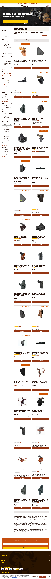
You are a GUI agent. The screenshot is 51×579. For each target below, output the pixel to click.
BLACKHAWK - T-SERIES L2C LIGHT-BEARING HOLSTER (39, 294)
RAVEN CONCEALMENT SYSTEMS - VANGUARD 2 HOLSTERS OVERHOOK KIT (40, 324)
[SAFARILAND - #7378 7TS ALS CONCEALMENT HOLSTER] (22, 168)
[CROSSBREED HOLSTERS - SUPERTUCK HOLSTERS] (40, 227)
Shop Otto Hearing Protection (15, 21)
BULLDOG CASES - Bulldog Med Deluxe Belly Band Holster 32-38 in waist (40, 353)
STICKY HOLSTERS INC (28, 528)
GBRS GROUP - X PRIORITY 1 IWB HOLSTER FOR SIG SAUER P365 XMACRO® (22, 119)
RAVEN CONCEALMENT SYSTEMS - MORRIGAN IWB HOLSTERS (22, 353)
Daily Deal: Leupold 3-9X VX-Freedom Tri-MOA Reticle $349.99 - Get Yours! (25, 3)
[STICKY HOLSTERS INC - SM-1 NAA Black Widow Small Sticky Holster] (22, 197)
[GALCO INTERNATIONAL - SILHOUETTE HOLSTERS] (40, 460)
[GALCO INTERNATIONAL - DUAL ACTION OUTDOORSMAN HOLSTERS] (22, 460)
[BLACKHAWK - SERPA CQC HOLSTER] (40, 197)
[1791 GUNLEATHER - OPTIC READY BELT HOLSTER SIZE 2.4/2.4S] (40, 79)
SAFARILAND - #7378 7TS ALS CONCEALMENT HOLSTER (21, 178)
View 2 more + (5, 84)
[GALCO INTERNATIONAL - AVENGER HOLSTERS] (40, 401)
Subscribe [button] (25, 547)
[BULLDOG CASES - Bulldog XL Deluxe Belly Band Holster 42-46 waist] (40, 168)
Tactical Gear (25, 516)
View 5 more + (5, 156)
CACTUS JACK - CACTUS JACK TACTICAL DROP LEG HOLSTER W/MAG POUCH (21, 89)
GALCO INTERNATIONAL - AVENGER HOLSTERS (38, 411)
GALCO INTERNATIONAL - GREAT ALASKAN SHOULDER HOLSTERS (40, 382)
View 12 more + (5, 69)
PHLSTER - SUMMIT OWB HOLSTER (38, 119)
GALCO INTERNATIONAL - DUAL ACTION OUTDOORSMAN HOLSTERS (22, 470)
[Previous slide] (2, 17)
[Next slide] (49, 17)
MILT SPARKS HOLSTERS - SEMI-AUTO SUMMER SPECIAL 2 (22, 61)
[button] (3, 6)
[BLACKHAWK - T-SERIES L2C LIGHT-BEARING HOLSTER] (40, 284)
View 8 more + (5, 101)
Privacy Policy (14, 577)
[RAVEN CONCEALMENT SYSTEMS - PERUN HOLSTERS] (40, 138)
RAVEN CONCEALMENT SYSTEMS (22, 529)
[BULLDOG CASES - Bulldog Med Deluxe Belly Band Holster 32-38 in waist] (40, 343)
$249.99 (9, 73)
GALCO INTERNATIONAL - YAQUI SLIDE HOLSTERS (40, 440)
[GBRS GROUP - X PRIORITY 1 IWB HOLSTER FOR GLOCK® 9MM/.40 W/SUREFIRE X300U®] (40, 490)
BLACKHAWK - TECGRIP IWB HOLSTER (21, 382)
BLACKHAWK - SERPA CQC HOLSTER (38, 208)
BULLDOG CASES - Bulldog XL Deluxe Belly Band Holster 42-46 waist (40, 178)
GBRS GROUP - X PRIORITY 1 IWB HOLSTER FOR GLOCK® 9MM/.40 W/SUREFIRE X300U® (40, 500)
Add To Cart (22, 97)
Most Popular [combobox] (44, 35)
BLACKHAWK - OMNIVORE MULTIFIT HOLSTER (38, 266)
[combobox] (4, 53)
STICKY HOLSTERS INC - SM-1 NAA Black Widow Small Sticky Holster (21, 208)
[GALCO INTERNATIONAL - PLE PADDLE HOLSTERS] (22, 256)
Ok (42, 576)
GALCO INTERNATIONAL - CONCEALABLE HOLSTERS (20, 237)
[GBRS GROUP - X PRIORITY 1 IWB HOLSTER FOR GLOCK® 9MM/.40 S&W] (22, 490)
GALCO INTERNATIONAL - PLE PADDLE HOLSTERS (21, 266)
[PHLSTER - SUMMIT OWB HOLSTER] (40, 109)
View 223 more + (5, 145)
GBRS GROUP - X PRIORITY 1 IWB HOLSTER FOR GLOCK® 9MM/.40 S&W (22, 500)
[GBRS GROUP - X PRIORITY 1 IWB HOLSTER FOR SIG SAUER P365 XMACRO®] (22, 109)
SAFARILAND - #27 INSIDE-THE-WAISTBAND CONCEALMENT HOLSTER (22, 324)
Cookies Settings (35, 576)
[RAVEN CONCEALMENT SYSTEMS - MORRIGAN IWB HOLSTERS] (22, 343)
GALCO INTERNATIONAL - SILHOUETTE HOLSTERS (38, 470)
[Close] (49, 576)
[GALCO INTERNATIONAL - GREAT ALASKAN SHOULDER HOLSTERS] (40, 372)
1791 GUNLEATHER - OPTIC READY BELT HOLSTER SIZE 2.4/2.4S (39, 89)
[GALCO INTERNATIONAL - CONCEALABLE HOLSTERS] (22, 227)
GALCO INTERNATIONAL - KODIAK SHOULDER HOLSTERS (22, 411)
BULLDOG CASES (36, 528)
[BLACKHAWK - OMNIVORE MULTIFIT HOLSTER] (40, 256)
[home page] (25, 6)
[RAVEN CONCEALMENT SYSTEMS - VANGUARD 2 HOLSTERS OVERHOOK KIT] (40, 313)
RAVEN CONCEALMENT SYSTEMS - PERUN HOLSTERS (40, 148)
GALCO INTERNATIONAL (44, 528)
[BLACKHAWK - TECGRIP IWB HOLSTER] (22, 372)
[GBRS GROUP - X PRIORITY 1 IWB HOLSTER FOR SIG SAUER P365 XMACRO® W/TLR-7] (22, 284)
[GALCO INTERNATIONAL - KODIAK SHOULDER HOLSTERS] (22, 401)
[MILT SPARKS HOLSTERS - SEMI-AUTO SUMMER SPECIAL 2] (22, 51)
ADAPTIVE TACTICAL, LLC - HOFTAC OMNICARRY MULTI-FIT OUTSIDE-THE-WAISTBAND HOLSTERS (22, 149)
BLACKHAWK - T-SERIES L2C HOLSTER (21, 440)
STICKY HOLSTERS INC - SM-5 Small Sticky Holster (39, 61)
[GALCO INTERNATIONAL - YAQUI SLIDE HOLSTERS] (40, 430)
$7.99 (5, 73)
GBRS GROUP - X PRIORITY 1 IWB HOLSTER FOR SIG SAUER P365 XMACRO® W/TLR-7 (22, 294)
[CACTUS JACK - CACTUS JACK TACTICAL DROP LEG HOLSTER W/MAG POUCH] (22, 79)
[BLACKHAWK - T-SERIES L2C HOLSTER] (22, 430)
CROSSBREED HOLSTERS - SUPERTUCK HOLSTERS (38, 237)
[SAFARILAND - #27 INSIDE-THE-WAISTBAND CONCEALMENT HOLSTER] (22, 313)
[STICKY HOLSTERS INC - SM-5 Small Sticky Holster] (40, 51)
